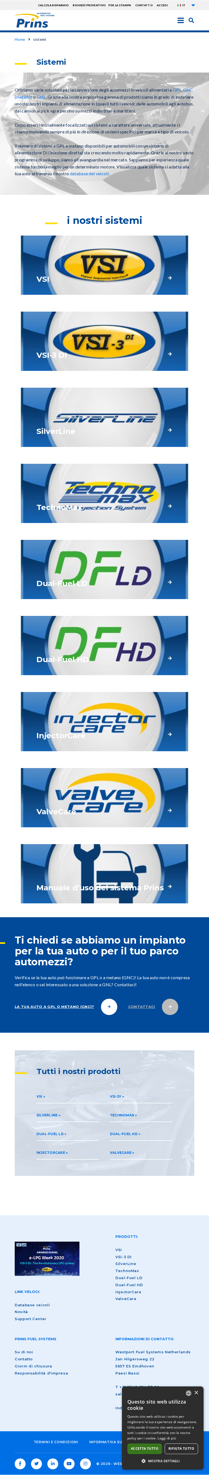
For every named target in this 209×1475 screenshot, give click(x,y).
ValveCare (120, 1153)
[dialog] (163, 1428)
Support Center (31, 1319)
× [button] (196, 1393)
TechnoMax (122, 1115)
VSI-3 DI (123, 1257)
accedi (162, 5)
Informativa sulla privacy (118, 1442)
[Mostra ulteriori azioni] (193, 5)
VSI (39, 1096)
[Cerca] (191, 20)
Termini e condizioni (56, 1442)
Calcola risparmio (53, 5)
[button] (162, 1461)
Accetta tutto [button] (144, 1448)
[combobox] (188, 1393)
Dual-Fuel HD (124, 1134)
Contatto (144, 5)
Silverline (46, 1115)
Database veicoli (32, 1305)
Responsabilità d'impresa (41, 1373)
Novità (21, 1312)
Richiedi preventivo (89, 5)
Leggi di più (167, 1438)
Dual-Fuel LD (50, 1134)
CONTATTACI (141, 1006)
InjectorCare (50, 1153)
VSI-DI (115, 1096)
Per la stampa (119, 5)
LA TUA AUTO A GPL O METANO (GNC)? (54, 1006)
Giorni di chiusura (33, 1366)
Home (20, 39)
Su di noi (24, 1352)
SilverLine (125, 1263)
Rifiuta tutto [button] (181, 1448)
